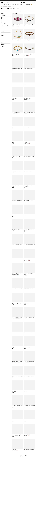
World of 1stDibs (28, 4)
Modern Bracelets (9, 6)
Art (15, 4)
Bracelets (6, 6)
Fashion (24, 4)
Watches (21, 4)
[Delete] (17, 13)
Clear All (19, 13)
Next (25, 455)
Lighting (13, 4)
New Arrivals (5, 4)
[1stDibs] (3, 2)
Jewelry (18, 4)
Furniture (9, 4)
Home (1, 6)
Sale (31, 4)
